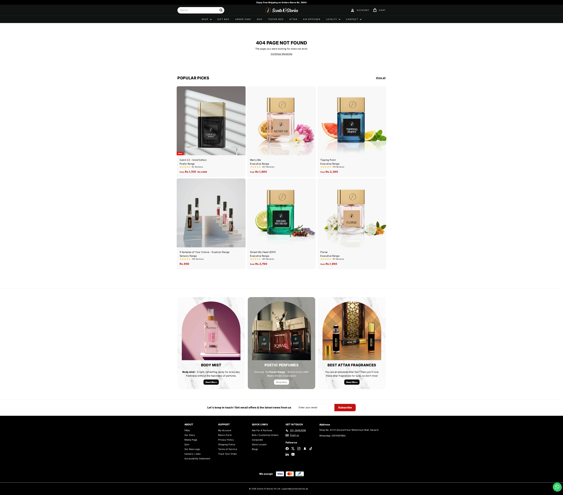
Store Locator (259, 444)
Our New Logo (192, 449)
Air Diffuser (311, 19)
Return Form (225, 435)
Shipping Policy (226, 444)
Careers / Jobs (192, 453)
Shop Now (281, 382)
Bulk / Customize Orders (265, 435)
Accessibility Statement (197, 458)
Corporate (257, 439)
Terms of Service (227, 449)
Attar (293, 19)
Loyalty (332, 19)
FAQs (187, 430)
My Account (224, 430)
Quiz (186, 444)
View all (381, 77)
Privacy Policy (226, 439)
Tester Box (276, 19)
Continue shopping (281, 53)
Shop (205, 19)
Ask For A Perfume (262, 430)
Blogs (255, 449)
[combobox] (200, 10)
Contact (352, 19)
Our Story (189, 435)
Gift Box (223, 19)
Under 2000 (243, 19)
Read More (211, 382)
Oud (259, 19)
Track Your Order (227, 453)
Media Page (190, 439)
